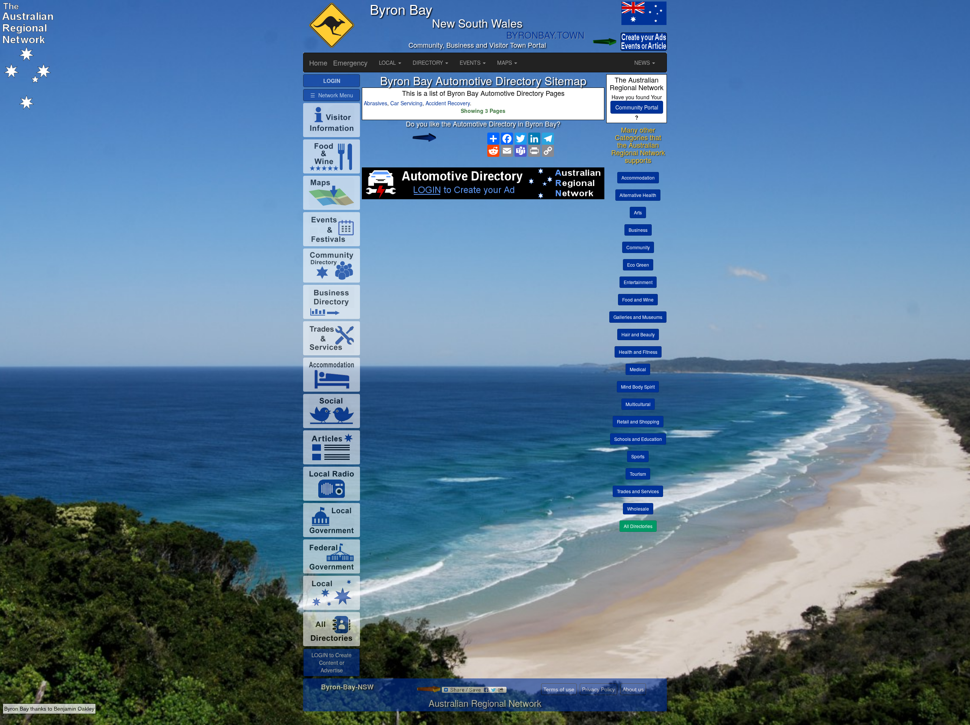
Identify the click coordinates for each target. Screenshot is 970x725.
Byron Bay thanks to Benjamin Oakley (49, 709)
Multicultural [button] (638, 404)
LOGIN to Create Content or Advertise (331, 662)
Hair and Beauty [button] (638, 334)
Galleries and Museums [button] (637, 317)
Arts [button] (638, 212)
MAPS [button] (505, 62)
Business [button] (638, 230)
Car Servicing (406, 103)
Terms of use (558, 689)
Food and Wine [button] (638, 299)
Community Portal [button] (636, 107)
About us (633, 689)
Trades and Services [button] (638, 491)
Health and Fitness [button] (638, 351)
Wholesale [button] (638, 508)
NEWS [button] (642, 62)
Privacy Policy (598, 689)
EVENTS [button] (471, 62)
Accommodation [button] (638, 177)
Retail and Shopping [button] (638, 421)
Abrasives (375, 103)
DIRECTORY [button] (428, 62)
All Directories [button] (638, 526)
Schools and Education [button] (638, 439)
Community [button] (638, 247)
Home (318, 62)
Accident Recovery (448, 103)
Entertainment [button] (638, 282)
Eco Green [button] (638, 264)
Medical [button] (638, 369)
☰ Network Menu (331, 95)
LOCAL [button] (388, 62)
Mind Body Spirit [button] (638, 386)
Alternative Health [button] (638, 195)
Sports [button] (638, 456)
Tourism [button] (638, 473)
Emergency (350, 62)
